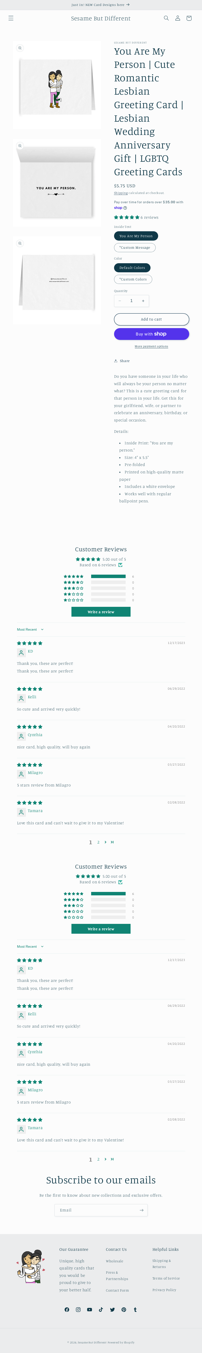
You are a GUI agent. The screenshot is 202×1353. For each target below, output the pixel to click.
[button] (11, 18)
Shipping (121, 193)
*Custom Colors (133, 279)
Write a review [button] (101, 611)
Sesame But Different (92, 1342)
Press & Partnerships (117, 1275)
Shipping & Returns (161, 1263)
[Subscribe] (141, 1210)
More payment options (151, 346)
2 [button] (98, 842)
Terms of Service (166, 1278)
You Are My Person (136, 236)
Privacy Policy (164, 1290)
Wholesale (114, 1261)
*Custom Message (135, 247)
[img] (30, 643)
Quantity (121, 291)
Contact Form (117, 1290)
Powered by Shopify (121, 1342)
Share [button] (125, 361)
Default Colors (132, 267)
